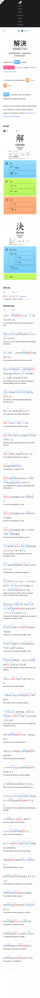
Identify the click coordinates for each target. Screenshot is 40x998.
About (20, 6)
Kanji (20, 21)
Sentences (20, 15)
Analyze (20, 12)
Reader (20, 9)
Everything (20, 25)
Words (20, 18)
